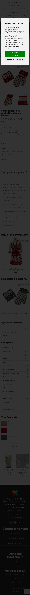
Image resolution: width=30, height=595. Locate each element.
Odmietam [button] (15, 55)
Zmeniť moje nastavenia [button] (15, 59)
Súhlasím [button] (15, 52)
